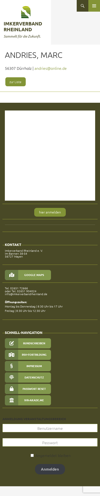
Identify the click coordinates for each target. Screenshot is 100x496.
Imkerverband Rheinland (23, 26)
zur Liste (15, 81)
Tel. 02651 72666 (16, 288)
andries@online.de (50, 68)
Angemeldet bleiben (52, 455)
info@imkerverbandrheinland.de (26, 294)
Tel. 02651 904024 (24, 291)
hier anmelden (50, 212)
